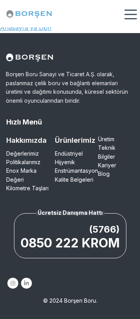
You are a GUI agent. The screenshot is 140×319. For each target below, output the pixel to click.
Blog (104, 173)
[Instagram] (12, 283)
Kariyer (107, 165)
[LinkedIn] (26, 283)
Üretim (106, 139)
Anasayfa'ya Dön (25, 28)
